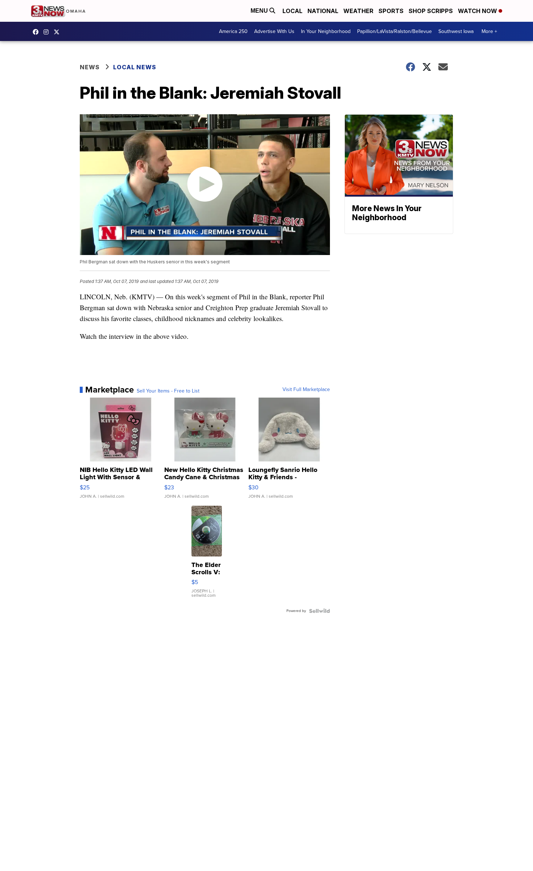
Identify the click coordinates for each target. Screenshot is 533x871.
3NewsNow (37, 32)
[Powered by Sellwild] (319, 610)
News (90, 67)
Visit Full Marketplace (306, 389)
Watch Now (478, 11)
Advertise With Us (274, 31)
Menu (260, 11)
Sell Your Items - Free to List (168, 391)
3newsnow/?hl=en (48, 32)
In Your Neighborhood (326, 31)
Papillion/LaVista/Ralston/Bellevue (394, 31)
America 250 (233, 31)
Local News (134, 67)
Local (292, 11)
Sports (391, 11)
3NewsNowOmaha (58, 32)
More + (489, 31)
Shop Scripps (431, 11)
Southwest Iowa (456, 31)
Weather (358, 11)
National (322, 11)
